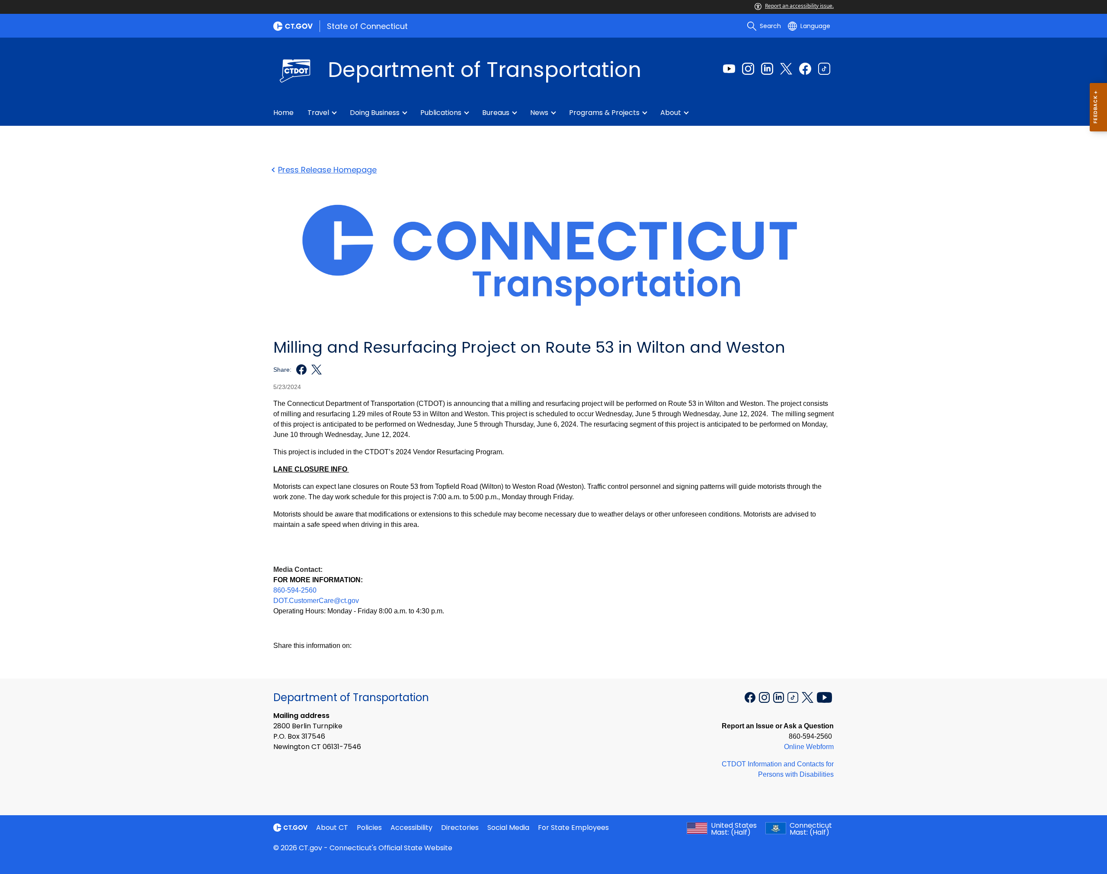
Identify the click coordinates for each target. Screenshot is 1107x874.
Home (283, 113)
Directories (460, 828)
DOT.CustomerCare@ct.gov (316, 600)
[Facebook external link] (805, 69)
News (539, 113)
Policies (369, 828)
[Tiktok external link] (824, 69)
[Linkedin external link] (767, 69)
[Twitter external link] (786, 69)
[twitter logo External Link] (314, 370)
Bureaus (495, 113)
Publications (440, 113)
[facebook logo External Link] (299, 370)
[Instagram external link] (748, 69)
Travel (318, 113)
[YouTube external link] (824, 697)
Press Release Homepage (327, 169)
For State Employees (573, 828)
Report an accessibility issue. (799, 6)
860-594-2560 (295, 590)
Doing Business (375, 113)
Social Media (508, 828)
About (670, 113)
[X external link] (808, 697)
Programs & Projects (604, 113)
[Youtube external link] (729, 69)
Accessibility (411, 828)
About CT (332, 828)
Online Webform (809, 746)
